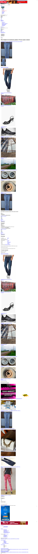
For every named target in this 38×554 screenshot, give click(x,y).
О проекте (2, 525)
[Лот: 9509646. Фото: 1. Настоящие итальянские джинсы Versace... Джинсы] (6, 58)
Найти (1, 16)
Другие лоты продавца (4, 67)
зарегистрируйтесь (6, 505)
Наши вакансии (6, 526)
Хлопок (8, 243)
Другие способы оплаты (5, 543)
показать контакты (8, 215)
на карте (7, 227)
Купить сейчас (2, 214)
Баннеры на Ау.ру (6, 534)
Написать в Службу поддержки (5, 550)
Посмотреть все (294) (3, 193)
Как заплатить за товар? (7, 532)
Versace (8, 240)
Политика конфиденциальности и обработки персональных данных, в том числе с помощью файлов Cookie (14, 549)
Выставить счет (6, 536)
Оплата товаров (3, 544)
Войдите (2, 505)
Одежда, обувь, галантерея (7, 41)
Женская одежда (13, 41)
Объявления (5, 535)
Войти (1, 30)
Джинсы (17, 41)
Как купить (5, 529)
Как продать (5, 530)
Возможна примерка (7, 244)
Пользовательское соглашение (4, 548)
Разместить (2, 20)
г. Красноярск (2, 41)
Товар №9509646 (20, 41)
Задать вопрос (2, 221)
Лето (8, 241)
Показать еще (2, 496)
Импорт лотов (5, 531)
